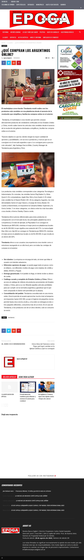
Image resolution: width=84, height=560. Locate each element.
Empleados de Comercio (50, 37)
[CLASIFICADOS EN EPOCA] (10, 387)
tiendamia (11, 317)
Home (3, 43)
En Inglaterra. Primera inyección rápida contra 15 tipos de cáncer (46, 397)
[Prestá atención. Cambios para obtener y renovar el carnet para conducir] (28, 387)
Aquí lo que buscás (52, 4)
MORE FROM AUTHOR (26, 376)
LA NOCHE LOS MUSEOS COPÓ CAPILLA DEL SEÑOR (31, 496)
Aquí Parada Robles (67, 32)
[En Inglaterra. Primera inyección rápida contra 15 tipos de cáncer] (46, 387)
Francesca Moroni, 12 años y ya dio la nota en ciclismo (33, 491)
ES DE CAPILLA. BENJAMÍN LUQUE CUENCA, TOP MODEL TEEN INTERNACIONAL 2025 (37, 505)
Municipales (40, 4)
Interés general (15, 32)
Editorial (6, 32)
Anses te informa (35, 37)
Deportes (13, 37)
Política (42, 32)
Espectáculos (20, 4)
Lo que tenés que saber (30, 32)
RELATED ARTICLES (9, 376)
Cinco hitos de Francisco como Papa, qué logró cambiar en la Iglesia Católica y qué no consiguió (42, 346)
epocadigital (8, 58)
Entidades (31, 4)
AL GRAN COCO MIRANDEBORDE (13, 344)
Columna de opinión (8, 4)
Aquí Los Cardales (53, 32)
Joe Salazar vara (8, 491)
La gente (5, 37)
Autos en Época (23, 37)
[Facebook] (80, 7)
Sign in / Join (15, 1)
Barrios (63, 4)
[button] (79, 32)
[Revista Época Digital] (42, 19)
